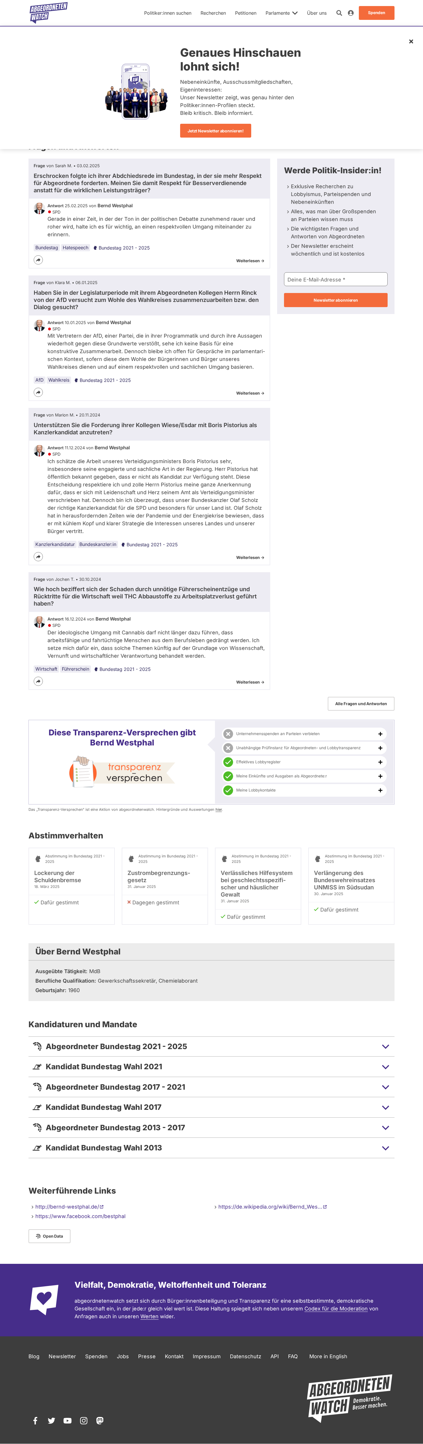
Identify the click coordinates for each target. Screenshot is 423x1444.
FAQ (293, 1356)
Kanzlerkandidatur (55, 544)
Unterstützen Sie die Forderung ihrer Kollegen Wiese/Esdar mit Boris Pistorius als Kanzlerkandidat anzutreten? (145, 429)
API (274, 1356)
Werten (149, 1316)
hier (219, 809)
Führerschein (75, 669)
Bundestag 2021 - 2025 (124, 248)
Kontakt (174, 1356)
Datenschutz (245, 1356)
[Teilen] (38, 260)
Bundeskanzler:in (97, 544)
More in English (328, 1356)
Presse (147, 1356)
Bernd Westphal (115, 205)
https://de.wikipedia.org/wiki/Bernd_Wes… (270, 1207)
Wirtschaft (46, 669)
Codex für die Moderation (336, 1309)
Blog (33, 1356)
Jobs (123, 1356)
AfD (39, 380)
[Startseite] (48, 13)
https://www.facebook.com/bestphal (80, 1216)
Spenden (96, 1356)
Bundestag (46, 247)
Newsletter (62, 1356)
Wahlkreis (58, 380)
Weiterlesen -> (250, 260)
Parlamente (278, 13)
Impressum (207, 1356)
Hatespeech (75, 247)
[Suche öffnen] (339, 12)
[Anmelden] (350, 12)
